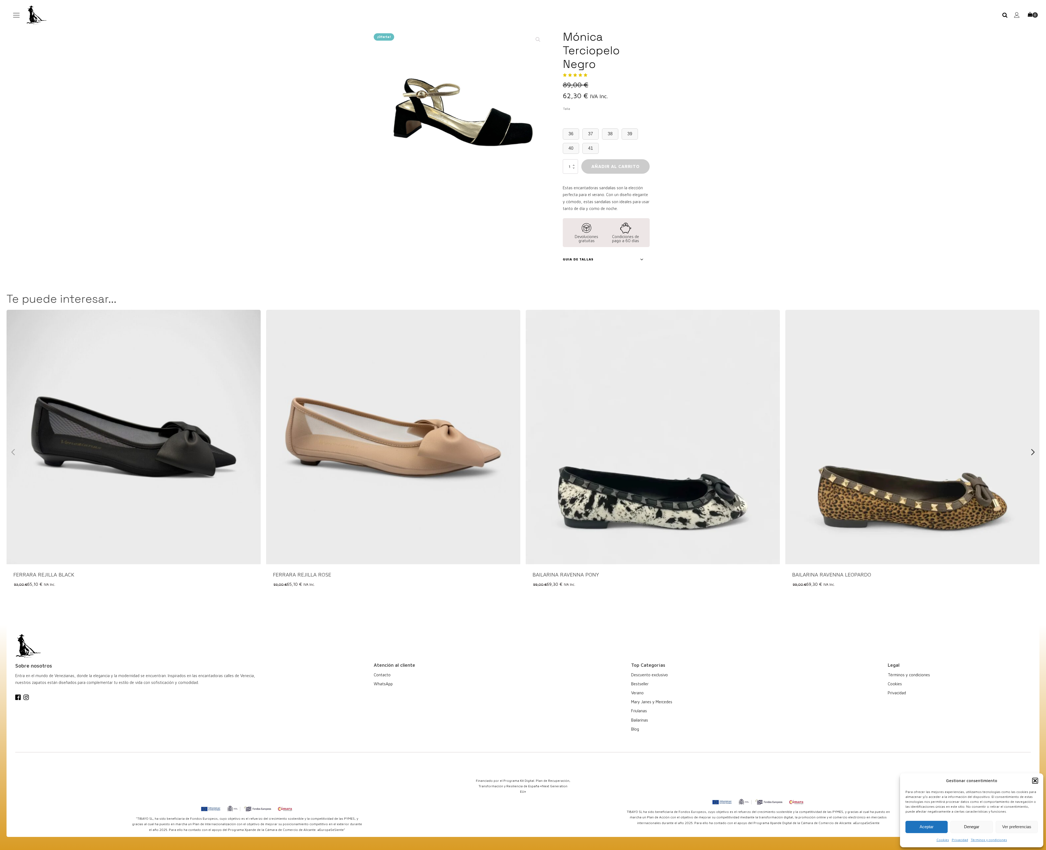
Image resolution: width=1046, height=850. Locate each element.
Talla (566, 109)
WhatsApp (383, 683)
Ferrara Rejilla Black (43, 574)
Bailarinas (639, 720)
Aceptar (927, 826)
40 (570, 148)
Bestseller (640, 683)
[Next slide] (1032, 452)
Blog (635, 729)
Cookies (942, 840)
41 (590, 148)
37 (590, 133)
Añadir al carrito (615, 166)
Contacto (382, 674)
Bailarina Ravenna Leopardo (831, 574)
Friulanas (639, 710)
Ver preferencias (1016, 826)
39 (629, 133)
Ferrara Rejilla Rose (302, 574)
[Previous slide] (13, 452)
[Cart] (1032, 15)
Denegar (971, 826)
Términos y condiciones (989, 840)
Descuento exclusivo (649, 674)
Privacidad (960, 840)
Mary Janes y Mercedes (651, 701)
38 (610, 133)
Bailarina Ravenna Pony (566, 574)
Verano (637, 692)
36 (570, 133)
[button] (1035, 780)
